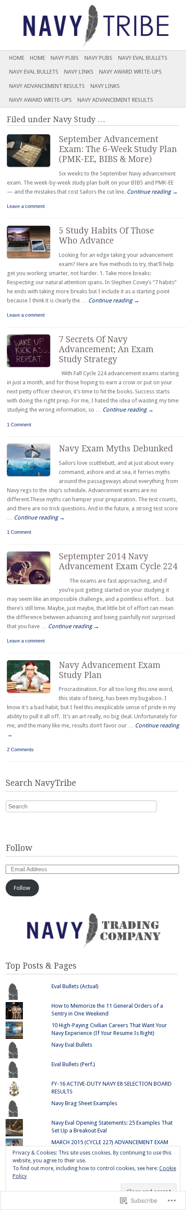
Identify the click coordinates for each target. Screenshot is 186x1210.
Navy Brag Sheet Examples (84, 1103)
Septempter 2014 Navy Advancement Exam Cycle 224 (118, 561)
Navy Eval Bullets (142, 58)
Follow (19, 848)
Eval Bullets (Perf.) (73, 1064)
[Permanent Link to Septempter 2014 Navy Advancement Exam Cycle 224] (33, 586)
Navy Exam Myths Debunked (116, 449)
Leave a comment (26, 206)
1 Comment (19, 424)
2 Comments (20, 749)
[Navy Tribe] (74, 25)
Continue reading (152, 191)
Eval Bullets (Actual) (75, 986)
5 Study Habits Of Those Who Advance (106, 236)
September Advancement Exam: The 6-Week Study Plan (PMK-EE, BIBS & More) (118, 149)
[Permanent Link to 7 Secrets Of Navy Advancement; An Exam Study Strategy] (33, 369)
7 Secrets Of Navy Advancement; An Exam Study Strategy (106, 349)
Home (16, 58)
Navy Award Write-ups (130, 71)
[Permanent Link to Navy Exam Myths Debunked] (33, 478)
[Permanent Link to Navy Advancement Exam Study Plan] (33, 695)
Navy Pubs (65, 58)
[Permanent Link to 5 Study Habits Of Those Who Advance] (33, 260)
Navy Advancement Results (47, 86)
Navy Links (78, 71)
